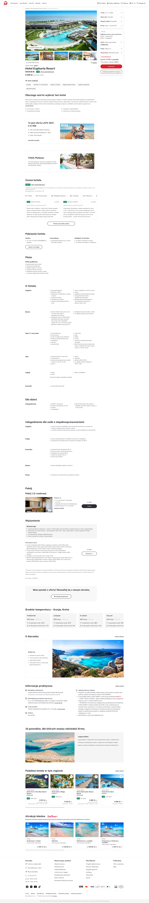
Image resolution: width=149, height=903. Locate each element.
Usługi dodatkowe (60, 869)
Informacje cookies (63, 893)
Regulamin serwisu (51, 893)
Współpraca (40, 893)
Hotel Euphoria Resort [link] (52, 8)
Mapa (36, 65)
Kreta (44, 8)
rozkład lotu (104, 44)
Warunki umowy (59, 864)
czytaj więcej (29, 105)
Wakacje (27, 8)
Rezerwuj (111, 66)
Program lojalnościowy (93, 864)
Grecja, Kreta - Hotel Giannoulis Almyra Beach (86, 776)
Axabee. (55, 896)
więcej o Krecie (119, 636)
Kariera (33, 893)
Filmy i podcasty (118, 864)
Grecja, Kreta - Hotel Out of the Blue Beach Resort (35, 776)
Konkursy (89, 872)
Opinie (88, 878)
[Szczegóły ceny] (43, 75)
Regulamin (106, 901)
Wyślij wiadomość (62, 596)
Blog (114, 867)
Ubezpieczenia (59, 867)
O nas (27, 893)
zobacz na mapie (33, 247)
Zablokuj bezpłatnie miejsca (111, 72)
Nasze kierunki (34, 8)
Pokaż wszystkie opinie (61, 223)
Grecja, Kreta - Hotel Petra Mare (109, 775)
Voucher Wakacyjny (92, 867)
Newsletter (89, 875)
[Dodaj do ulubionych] (46, 776)
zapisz (95, 63)
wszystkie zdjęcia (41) (35, 47)
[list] (34, 189)
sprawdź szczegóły (33, 140)
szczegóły (115, 59)
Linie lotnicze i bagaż (61, 872)
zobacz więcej (119, 686)
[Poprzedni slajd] (27, 504)
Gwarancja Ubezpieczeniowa (63, 880)
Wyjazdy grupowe (91, 869)
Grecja (40, 8)
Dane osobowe (59, 878)
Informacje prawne (76, 893)
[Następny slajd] (97, 195)
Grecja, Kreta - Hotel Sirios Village (60, 775)
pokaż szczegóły (59, 508)
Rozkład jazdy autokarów (62, 875)
